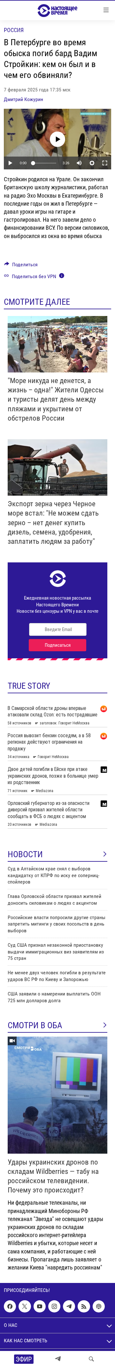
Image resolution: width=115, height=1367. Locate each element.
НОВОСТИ (25, 854)
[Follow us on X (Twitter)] (25, 1306)
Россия (14, 30)
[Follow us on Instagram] (54, 1306)
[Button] (21, 266)
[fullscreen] (104, 163)
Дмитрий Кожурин (23, 99)
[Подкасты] (99, 1306)
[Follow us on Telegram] (69, 1306)
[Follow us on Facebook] (10, 1306)
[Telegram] (58, 1359)
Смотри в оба (35, 1025)
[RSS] (84, 1306)
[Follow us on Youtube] (40, 1306)
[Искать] (91, 1359)
